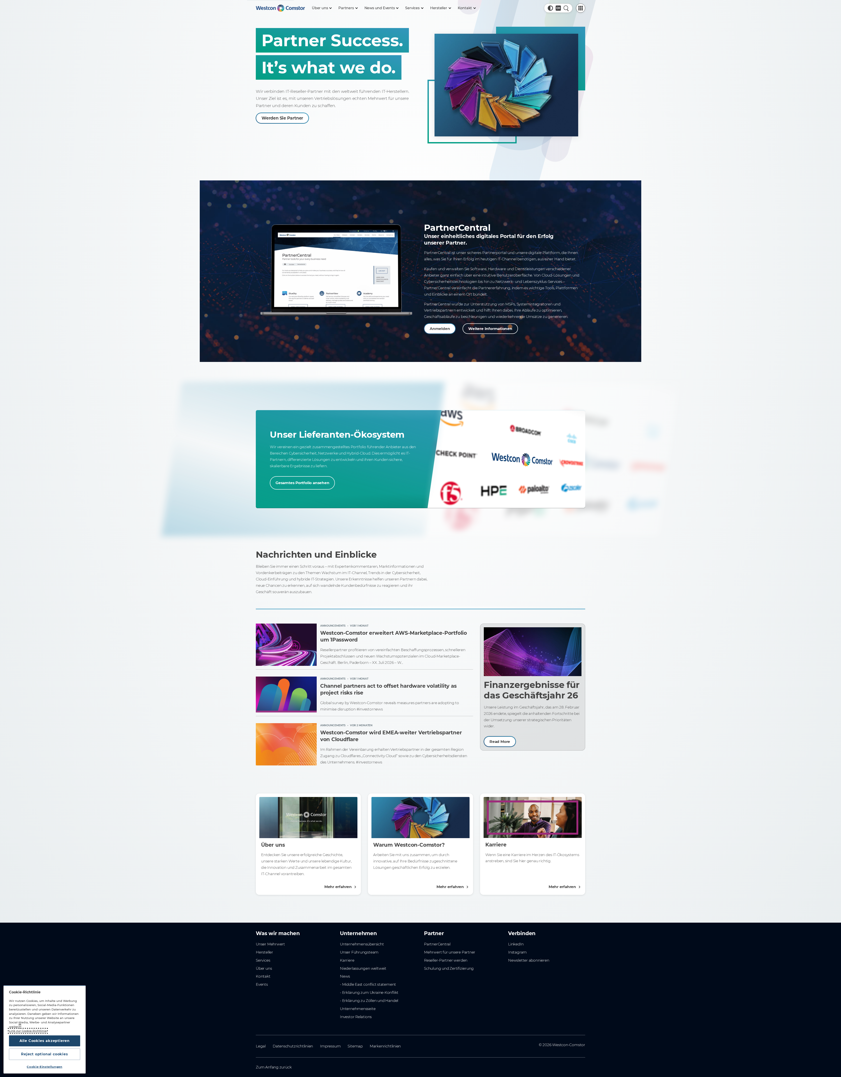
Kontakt (263, 976)
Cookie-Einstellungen (44, 1066)
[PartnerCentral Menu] (580, 8)
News (345, 976)
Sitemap (355, 1046)
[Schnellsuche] (566, 8)
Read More (499, 741)
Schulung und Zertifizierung (449, 968)
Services (263, 960)
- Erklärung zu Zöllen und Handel (369, 1000)
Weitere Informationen (490, 328)
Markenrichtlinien (385, 1046)
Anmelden (440, 328)
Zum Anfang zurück (274, 1067)
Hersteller (264, 952)
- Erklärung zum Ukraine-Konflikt (369, 992)
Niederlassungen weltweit (363, 968)
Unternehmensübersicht (362, 944)
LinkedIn (515, 944)
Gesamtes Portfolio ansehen (302, 483)
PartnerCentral (437, 944)
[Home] (280, 8)
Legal (261, 1046)
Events (262, 984)
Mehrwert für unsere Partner (449, 952)
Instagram (517, 952)
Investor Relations (356, 1017)
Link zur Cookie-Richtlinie (28, 1031)
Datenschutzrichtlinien (293, 1046)
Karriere (347, 960)
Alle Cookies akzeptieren (44, 1041)
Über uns (264, 968)
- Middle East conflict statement (368, 984)
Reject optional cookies (44, 1054)
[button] (550, 8)
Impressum (330, 1046)
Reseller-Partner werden (445, 960)
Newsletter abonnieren (528, 960)
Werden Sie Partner (282, 118)
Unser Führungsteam (359, 952)
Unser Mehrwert (270, 944)
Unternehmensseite (357, 1008)
